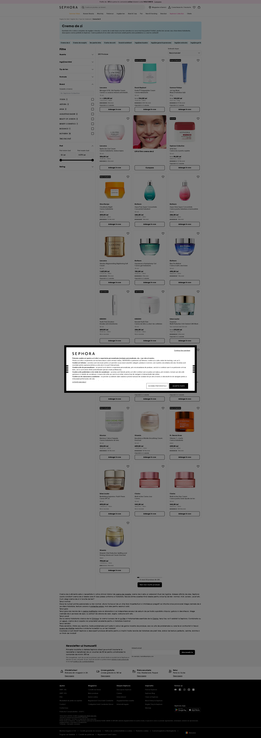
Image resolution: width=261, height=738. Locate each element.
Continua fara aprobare (182, 350)
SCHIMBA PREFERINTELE (157, 386)
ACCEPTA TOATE (179, 386)
